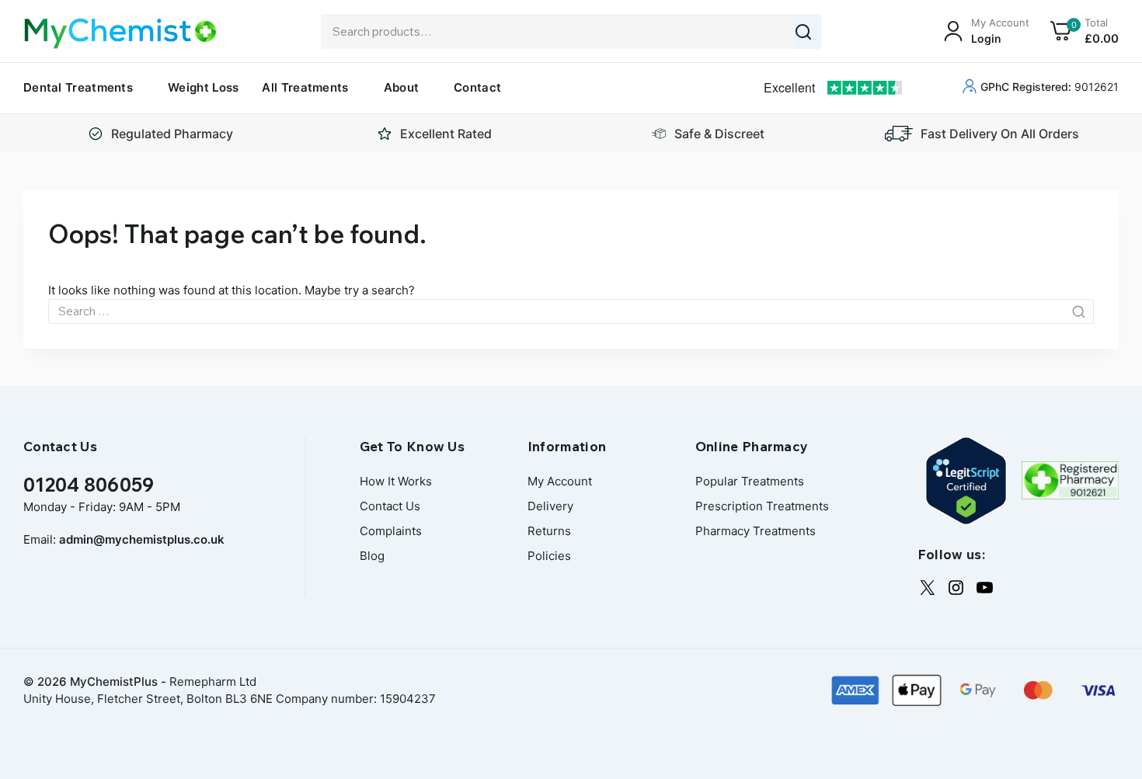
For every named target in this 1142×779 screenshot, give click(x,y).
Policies (549, 555)
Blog (372, 555)
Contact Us (390, 506)
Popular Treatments (749, 481)
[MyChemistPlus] (120, 33)
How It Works (396, 481)
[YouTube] (984, 587)
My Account (559, 481)
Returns (549, 530)
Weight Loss (203, 87)
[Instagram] (956, 587)
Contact (477, 87)
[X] (927, 587)
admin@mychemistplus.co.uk (142, 539)
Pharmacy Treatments (755, 530)
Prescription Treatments (762, 506)
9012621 (1049, 86)
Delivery (550, 506)
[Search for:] (571, 311)
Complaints (391, 530)
